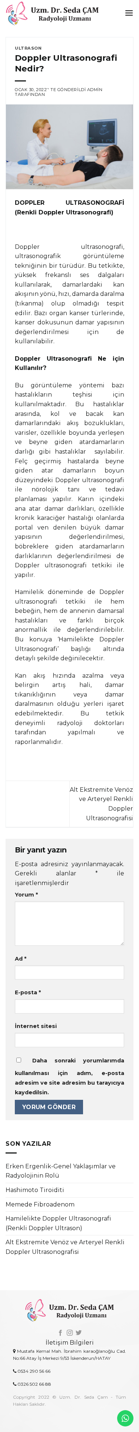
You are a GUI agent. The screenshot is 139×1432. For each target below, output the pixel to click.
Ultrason (28, 48)
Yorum (26, 894)
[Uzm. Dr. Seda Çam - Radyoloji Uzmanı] (57, 13)
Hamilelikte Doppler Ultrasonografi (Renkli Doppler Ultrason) (58, 1223)
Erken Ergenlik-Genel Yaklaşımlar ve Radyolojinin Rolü (61, 1171)
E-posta (28, 992)
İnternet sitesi (36, 1026)
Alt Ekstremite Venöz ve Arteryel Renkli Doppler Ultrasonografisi (65, 1247)
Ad (20, 958)
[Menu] (129, 13)
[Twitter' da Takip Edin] (79, 1333)
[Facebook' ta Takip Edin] (60, 1333)
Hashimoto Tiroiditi (35, 1190)
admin (95, 89)
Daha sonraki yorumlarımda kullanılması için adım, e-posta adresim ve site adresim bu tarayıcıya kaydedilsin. (69, 1076)
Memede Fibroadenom (40, 1204)
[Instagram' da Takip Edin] (69, 1333)
